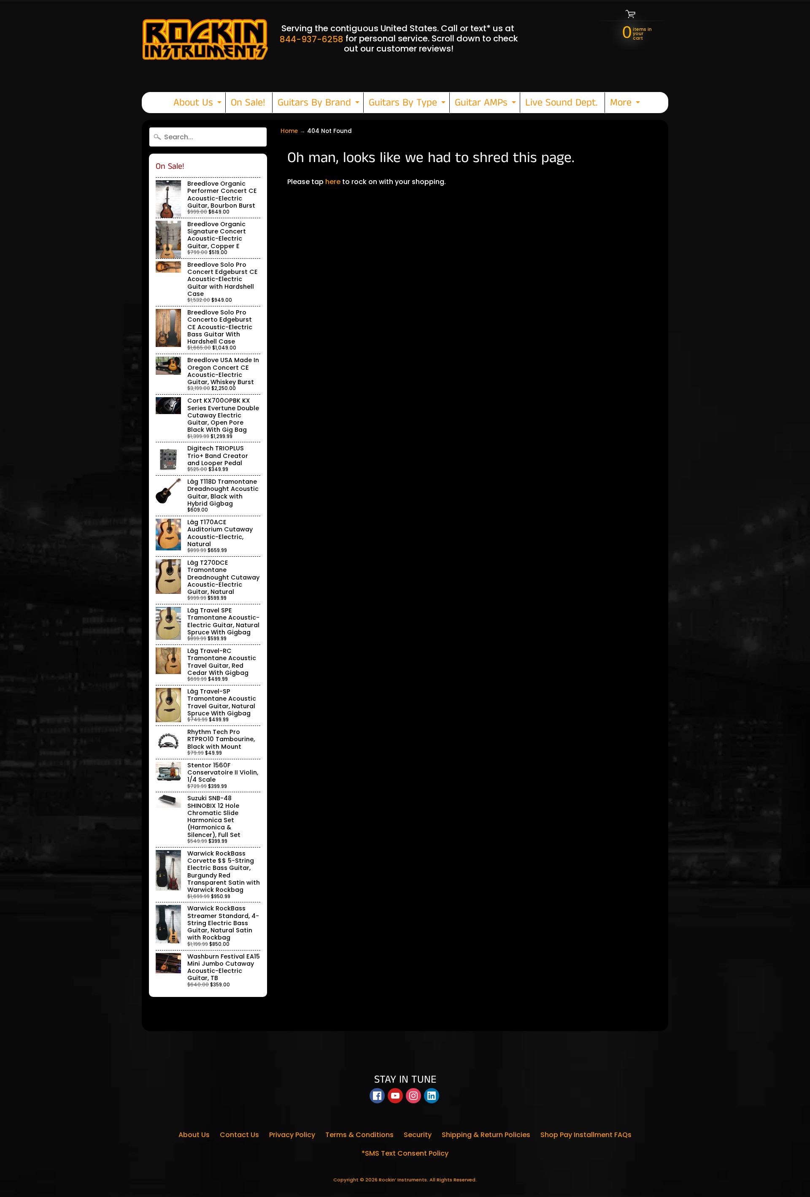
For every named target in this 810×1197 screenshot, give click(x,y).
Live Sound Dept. (561, 102)
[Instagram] (413, 1095)
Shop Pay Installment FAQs (586, 1135)
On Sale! (248, 102)
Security (418, 1135)
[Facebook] (377, 1095)
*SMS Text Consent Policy (405, 1153)
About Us (198, 104)
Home (289, 131)
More (626, 104)
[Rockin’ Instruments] (205, 38)
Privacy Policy (292, 1135)
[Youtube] (395, 1095)
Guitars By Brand (320, 104)
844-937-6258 (311, 39)
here (332, 182)
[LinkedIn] (431, 1095)
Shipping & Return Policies (486, 1135)
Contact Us (239, 1135)
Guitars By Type (408, 104)
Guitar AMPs (486, 104)
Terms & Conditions (359, 1135)
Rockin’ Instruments (403, 1179)
